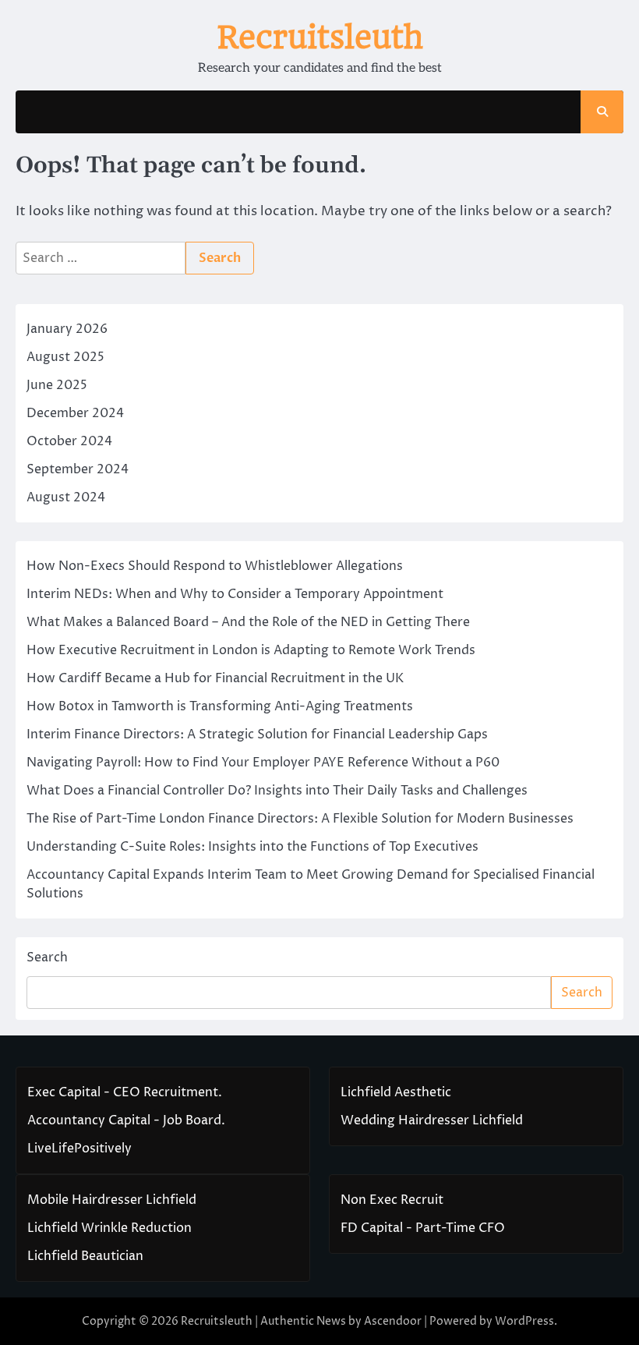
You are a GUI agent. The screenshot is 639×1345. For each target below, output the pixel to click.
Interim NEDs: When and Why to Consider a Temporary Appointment (234, 594)
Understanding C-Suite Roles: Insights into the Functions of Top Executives (252, 846)
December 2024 (75, 413)
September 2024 (77, 469)
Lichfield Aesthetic (396, 1092)
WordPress (524, 1321)
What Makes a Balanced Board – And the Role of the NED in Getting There (248, 622)
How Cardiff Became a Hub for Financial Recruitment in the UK (215, 678)
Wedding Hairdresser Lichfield (432, 1120)
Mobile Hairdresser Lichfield (111, 1200)
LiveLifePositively (79, 1148)
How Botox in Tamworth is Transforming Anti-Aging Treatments (219, 706)
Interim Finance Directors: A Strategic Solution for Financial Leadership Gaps (257, 734)
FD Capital (372, 1228)
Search (47, 957)
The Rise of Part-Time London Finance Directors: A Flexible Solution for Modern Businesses (300, 818)
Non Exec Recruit (392, 1200)
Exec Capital (64, 1092)
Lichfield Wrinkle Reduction (109, 1228)
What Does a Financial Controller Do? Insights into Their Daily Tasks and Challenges (277, 790)
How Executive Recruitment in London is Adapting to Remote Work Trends (250, 650)
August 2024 (65, 497)
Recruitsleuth (320, 37)
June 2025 (56, 385)
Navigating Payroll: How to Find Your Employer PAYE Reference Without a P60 (263, 762)
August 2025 (65, 357)
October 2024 (69, 441)
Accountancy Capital (88, 1120)
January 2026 (67, 329)
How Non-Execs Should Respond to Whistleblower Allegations (214, 566)
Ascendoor (393, 1321)
